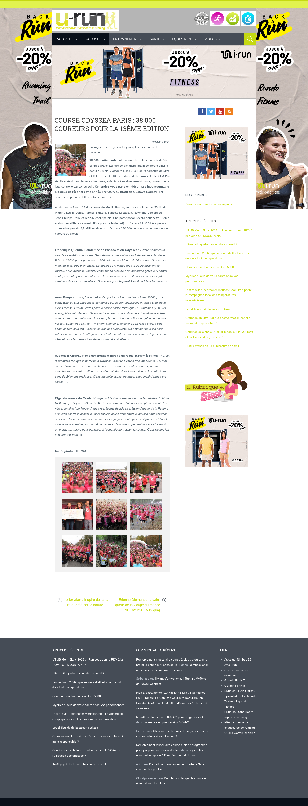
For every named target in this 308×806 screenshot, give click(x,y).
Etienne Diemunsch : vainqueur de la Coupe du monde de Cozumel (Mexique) (137, 605)
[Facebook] (202, 111)
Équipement (182, 39)
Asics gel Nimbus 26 (237, 659)
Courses (93, 39)
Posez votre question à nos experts (208, 204)
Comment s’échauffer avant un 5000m (211, 267)
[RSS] (229, 111)
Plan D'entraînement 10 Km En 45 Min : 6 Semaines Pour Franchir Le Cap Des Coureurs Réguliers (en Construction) (170, 698)
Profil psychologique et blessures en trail (212, 345)
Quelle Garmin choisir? (239, 732)
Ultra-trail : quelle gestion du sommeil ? (211, 244)
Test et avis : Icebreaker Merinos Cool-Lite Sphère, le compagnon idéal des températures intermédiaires (219, 295)
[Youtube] (220, 111)
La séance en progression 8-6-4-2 (166, 722)
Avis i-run (230, 664)
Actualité (65, 39)
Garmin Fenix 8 (234, 685)
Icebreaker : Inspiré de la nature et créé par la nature (87, 602)
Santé (155, 39)
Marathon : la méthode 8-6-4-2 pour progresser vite (170, 717)
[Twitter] (211, 111)
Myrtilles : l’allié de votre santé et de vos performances (88, 705)
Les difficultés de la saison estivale (208, 309)
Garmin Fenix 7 (234, 680)
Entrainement (125, 39)
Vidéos (211, 39)
